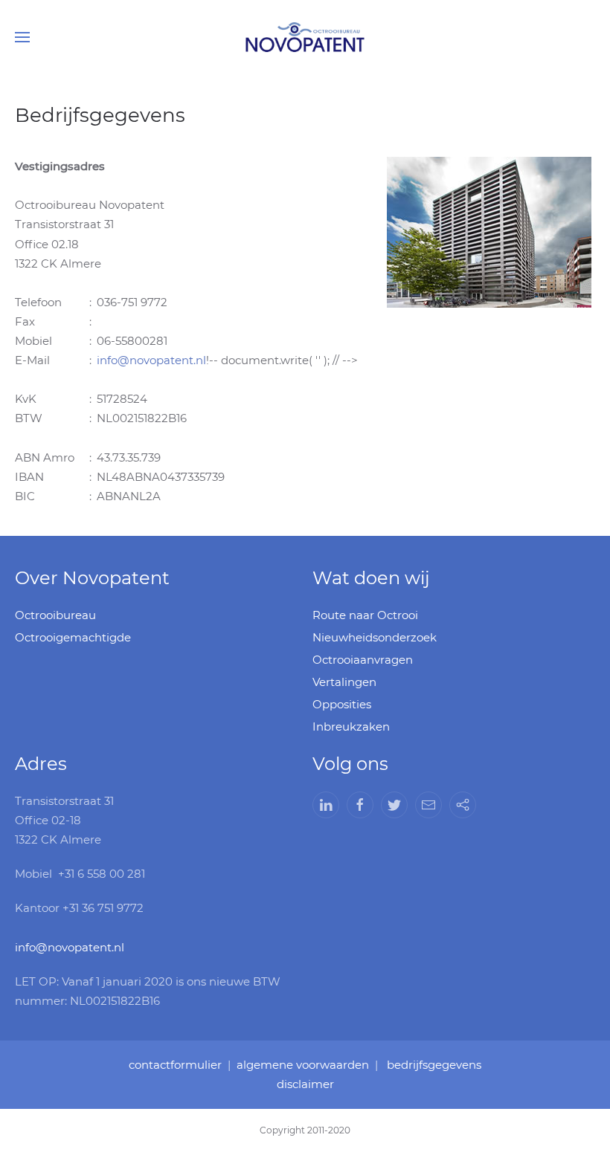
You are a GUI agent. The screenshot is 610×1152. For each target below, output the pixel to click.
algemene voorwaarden (303, 1065)
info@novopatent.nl (151, 360)
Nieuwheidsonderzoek (374, 637)
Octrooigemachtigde (73, 637)
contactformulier (175, 1065)
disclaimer (305, 1084)
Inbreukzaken (351, 726)
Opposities (341, 704)
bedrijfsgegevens (434, 1065)
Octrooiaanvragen (362, 660)
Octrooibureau (55, 615)
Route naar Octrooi (365, 615)
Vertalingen (344, 682)
